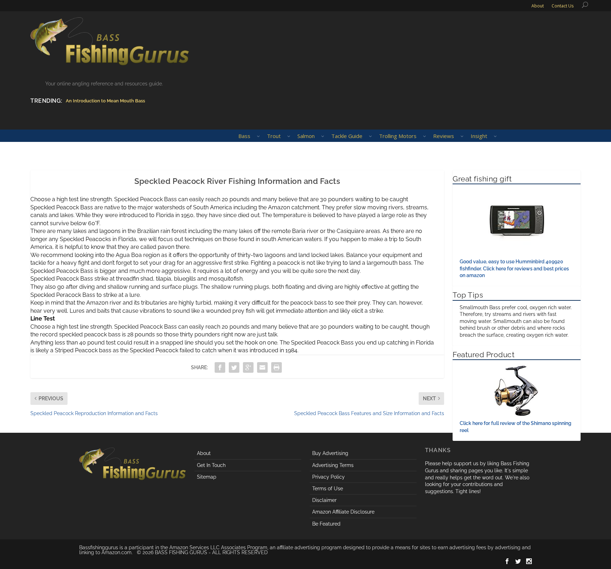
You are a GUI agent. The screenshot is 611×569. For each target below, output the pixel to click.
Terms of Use (327, 488)
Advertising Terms (333, 465)
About (204, 453)
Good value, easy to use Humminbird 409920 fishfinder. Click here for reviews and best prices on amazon (514, 268)
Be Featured (326, 524)
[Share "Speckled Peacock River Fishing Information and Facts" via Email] (262, 367)
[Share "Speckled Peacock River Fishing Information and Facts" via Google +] (248, 367)
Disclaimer (324, 500)
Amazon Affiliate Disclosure (343, 512)
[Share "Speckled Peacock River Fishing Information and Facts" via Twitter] (234, 367)
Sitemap (206, 477)
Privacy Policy (328, 477)
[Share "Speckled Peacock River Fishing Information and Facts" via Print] (276, 367)
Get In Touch (211, 465)
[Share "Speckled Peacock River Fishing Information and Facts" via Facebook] (220, 367)
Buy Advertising (330, 453)
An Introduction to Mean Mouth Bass (105, 100)
